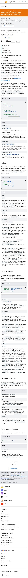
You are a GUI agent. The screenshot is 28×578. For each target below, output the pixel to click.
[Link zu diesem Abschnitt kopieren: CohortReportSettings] (19, 429)
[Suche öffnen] (19, 2)
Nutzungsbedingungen (6, 540)
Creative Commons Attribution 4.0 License (13, 473)
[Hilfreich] (10, 35)
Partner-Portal (4, 535)
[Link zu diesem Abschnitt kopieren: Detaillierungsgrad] (17, 378)
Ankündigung (18, 14)
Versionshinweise (5, 516)
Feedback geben (7, 37)
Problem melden (5, 520)
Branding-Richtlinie (5, 544)
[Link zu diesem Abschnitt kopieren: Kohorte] (9, 163)
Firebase (3, 558)
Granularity (18, 288)
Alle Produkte (4, 565)
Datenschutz (16, 571)
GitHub (15, 12)
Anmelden (23, 1)
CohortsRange (11, 111)
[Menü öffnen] (2, 1)
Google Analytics (16, 30)
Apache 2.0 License (15, 475)
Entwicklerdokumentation (8, 31)
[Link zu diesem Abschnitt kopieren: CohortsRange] (14, 272)
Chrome (3, 556)
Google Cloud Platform (6, 560)
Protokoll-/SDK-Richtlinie (6, 542)
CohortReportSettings (14, 116)
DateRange (10, 186)
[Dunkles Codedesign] (26, 102)
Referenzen (23, 31)
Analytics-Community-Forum (7, 529)
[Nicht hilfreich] (12, 35)
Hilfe (2, 511)
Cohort (11, 106)
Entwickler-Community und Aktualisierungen (11, 527)
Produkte (9, 30)
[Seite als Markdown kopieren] (17, 41)
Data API (4, 6)
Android (3, 554)
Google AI (3, 563)
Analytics (15, 2)
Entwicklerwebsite (5, 514)
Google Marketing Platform (7, 537)
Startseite (3, 30)
